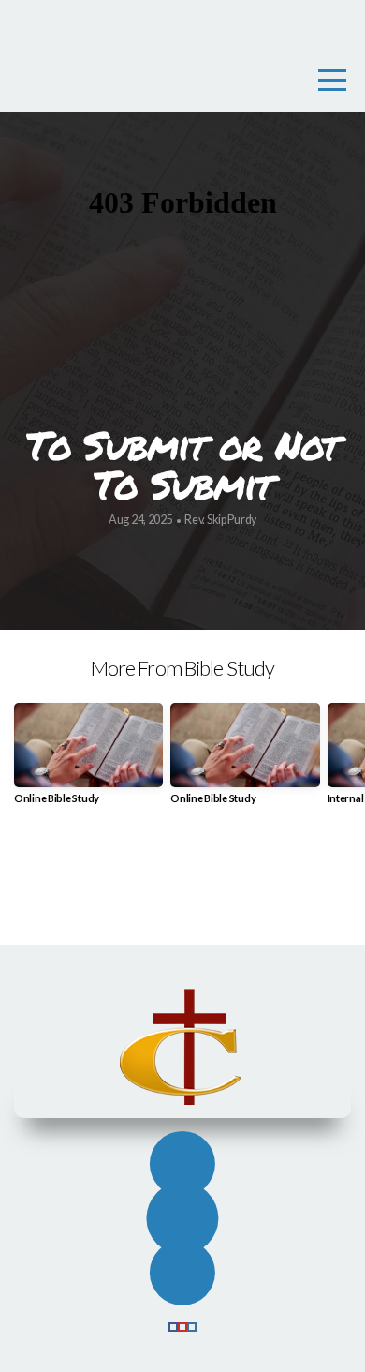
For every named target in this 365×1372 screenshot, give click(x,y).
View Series (182, 883)
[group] (88, 760)
